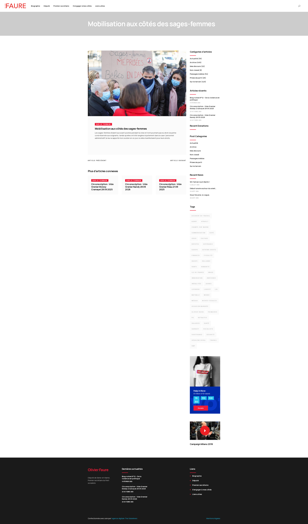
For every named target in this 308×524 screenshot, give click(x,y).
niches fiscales (209, 300)
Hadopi (195, 261)
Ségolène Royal (199, 340)
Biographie (197, 476)
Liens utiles (197, 494)
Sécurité (211, 334)
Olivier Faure (198, 312)
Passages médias (197, 74)
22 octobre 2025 (195, 111)
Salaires (196, 323)
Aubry (194, 221)
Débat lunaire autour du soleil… (203, 188)
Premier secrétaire (200, 485)
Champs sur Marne (200, 227)
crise (194, 238)
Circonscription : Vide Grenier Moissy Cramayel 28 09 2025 (102, 187)
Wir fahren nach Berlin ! (200, 182)
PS (193, 317)
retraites (202, 317)
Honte (194, 267)
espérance (208, 244)
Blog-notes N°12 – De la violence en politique (205, 99)
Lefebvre (196, 289)
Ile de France (198, 272)
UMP (193, 346)
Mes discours (195, 66)
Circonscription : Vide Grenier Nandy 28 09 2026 (136, 187)
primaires (212, 312)
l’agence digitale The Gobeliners (124, 518)
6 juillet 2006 (194, 185)
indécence (211, 278)
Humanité (205, 267)
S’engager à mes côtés (202, 489)
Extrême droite (209, 250)
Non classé (194, 70)
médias (195, 300)
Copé (211, 233)
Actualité (194, 58)
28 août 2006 (194, 198)
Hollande (206, 261)
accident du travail (201, 216)
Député (195, 480)
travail (213, 340)
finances (196, 255)
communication (198, 233)
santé (206, 323)
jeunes (208, 284)
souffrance (197, 334)
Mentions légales (213, 518)
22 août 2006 (194, 191)
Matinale (196, 295)
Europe (195, 250)
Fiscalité (208, 255)
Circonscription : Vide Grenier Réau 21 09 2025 (170, 187)
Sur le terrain (103, 124)
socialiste (208, 329)
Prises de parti (196, 78)
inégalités (196, 284)
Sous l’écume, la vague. (200, 195)
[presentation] (92, 83)
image (210, 272)
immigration (197, 278)
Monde (207, 295)
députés (195, 244)
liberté (207, 289)
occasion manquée (200, 306)
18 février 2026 (195, 103)
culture (204, 238)
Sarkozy (195, 329)
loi (216, 289)
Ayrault (204, 221)
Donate (201, 408)
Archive (193, 62)
